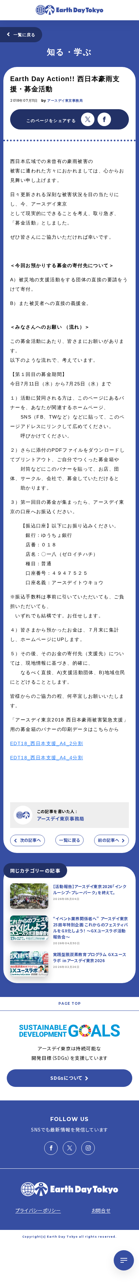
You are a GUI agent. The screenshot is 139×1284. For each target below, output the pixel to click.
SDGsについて (66, 1077)
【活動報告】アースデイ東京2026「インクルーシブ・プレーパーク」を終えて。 (90, 889)
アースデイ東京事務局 (65, 100)
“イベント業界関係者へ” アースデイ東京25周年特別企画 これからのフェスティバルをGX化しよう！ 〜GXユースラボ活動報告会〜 (90, 928)
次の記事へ (30, 840)
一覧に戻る (24, 34)
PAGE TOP (69, 1003)
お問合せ (101, 1210)
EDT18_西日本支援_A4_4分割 (46, 757)
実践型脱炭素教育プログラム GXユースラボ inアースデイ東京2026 (89, 957)
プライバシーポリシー (38, 1210)
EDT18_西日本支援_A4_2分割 (46, 743)
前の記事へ (108, 840)
